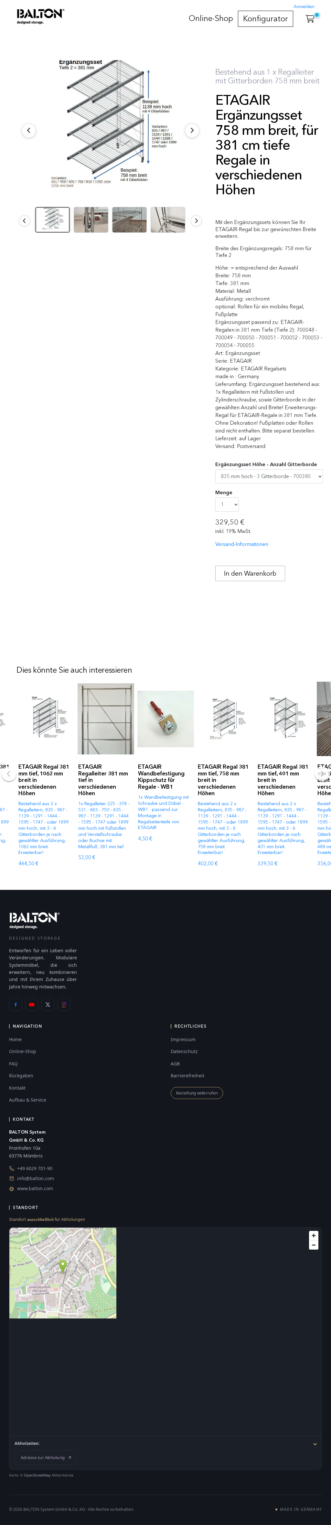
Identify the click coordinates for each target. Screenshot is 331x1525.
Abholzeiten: (27, 1443)
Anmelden (304, 6)
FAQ (13, 1064)
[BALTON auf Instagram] (64, 1004)
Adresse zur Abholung (43, 1457)
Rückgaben (21, 1075)
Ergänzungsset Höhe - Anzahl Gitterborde (266, 464)
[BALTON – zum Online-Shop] (34, 920)
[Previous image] (24, 220)
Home (15, 1039)
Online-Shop (211, 18)
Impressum (183, 1039)
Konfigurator (265, 18)
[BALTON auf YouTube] (31, 1004)
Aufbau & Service (27, 1100)
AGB (175, 1064)
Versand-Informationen (241, 544)
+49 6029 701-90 (34, 1168)
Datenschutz (184, 1051)
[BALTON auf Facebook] (15, 1004)
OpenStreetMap (37, 1475)
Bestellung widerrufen (197, 1093)
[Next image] (196, 220)
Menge (223, 492)
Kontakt (17, 1088)
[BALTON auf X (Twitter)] (47, 1004)
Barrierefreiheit (187, 1075)
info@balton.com (35, 1178)
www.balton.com (35, 1188)
